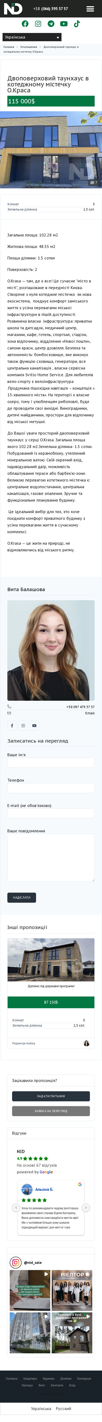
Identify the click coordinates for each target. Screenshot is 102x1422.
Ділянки (65, 1378)
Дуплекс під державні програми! (51, 986)
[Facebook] (25, 24)
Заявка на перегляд (51, 1111)
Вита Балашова (26, 589)
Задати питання (51, 1096)
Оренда (27, 1385)
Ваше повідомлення (26, 831)
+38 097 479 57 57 (80, 707)
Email (90, 713)
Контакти (57, 1385)
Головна (9, 47)
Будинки (48, 1378)
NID (21, 1151)
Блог (42, 1385)
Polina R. (43, 1189)
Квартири (30, 1378)
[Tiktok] (77, 24)
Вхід (72, 1385)
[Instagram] (38, 24)
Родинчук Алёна (23, 1043)
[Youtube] (64, 24)
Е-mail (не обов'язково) (29, 805)
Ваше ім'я (16, 754)
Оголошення (28, 47)
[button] (90, 8)
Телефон (15, 780)
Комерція (84, 1378)
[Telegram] (51, 24)
